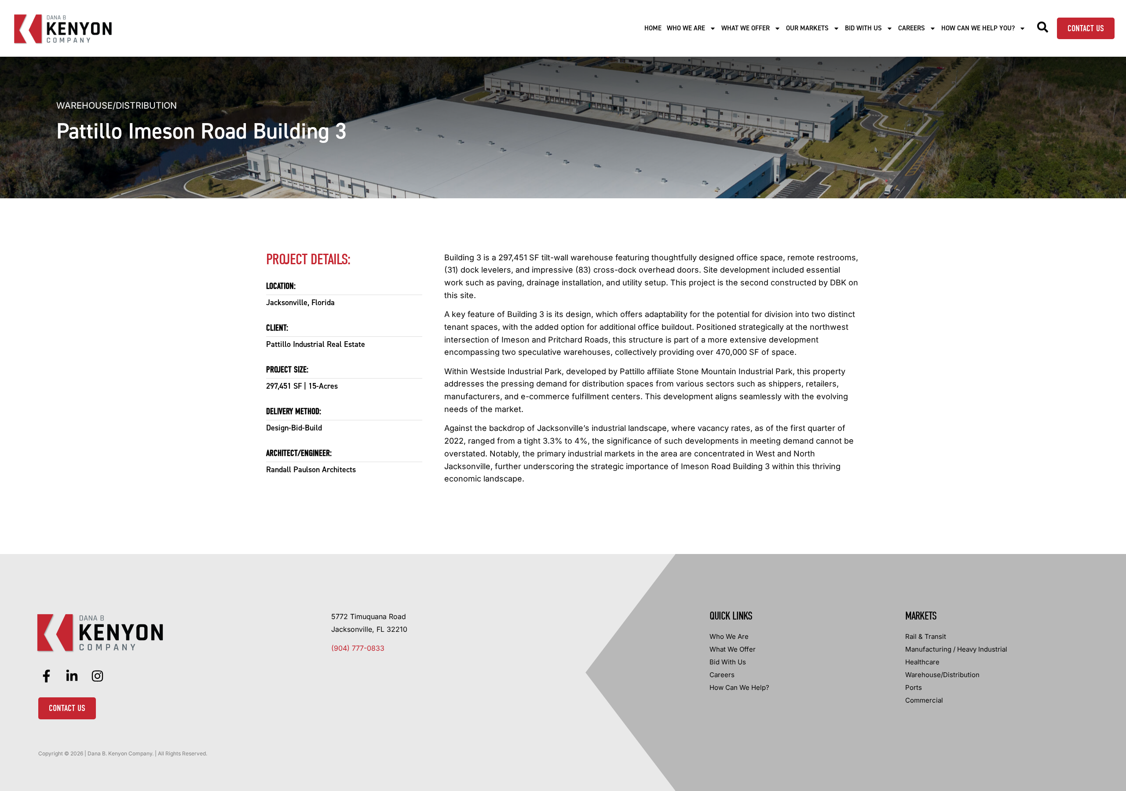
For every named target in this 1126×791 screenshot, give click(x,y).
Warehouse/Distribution (116, 105)
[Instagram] (97, 676)
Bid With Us (863, 28)
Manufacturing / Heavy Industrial (956, 649)
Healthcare (922, 662)
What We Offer (745, 28)
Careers (911, 28)
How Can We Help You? (978, 28)
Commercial (924, 700)
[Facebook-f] (46, 676)
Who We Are (686, 28)
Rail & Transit (925, 636)
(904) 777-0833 (357, 648)
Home (653, 28)
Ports (913, 687)
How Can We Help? (739, 687)
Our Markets (807, 28)
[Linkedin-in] (72, 676)
